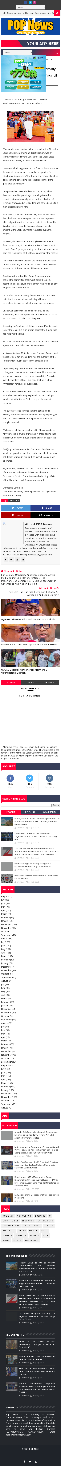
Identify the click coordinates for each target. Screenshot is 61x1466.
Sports (17, 1240)
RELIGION (35, 1235)
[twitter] (30, 2)
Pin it (20, 515)
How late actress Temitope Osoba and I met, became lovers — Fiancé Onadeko (37, 1371)
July (2, 899)
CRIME (15, 1221)
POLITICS (7, 1235)
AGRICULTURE (24, 1216)
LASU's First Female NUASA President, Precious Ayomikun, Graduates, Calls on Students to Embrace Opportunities (36, 1165)
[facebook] (25, 2)
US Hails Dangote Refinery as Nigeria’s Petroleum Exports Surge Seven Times (33, 865)
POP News (34, 1448)
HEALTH (6, 1230)
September (6, 935)
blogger (11, 682)
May (3, 906)
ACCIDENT (8, 1216)
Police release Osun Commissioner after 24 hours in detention (37, 1358)
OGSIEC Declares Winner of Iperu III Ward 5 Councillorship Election (24, 671)
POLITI (44, 1230)
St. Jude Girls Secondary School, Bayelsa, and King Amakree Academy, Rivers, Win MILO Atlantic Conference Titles (36, 1135)
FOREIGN (49, 1225)
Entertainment (11, 1225)
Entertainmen (45, 1221)
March (4, 913)
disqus (30, 682)
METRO (22, 1230)
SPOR (46, 1235)
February (5, 917)
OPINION (33, 1230)
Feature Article (32, 1225)
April (3, 910)
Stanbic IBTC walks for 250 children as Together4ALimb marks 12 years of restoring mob (36, 836)
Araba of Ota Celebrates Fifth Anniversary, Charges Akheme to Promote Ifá (37, 1344)
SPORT (6, 1240)
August (4, 896)
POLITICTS (21, 1235)
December (6, 924)
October (5, 931)
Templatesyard (27, 1452)
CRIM (5, 1221)
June (3, 903)
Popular (30, 812)
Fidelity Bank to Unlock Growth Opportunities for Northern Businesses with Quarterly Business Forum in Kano (37, 821)
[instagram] (34, 2)
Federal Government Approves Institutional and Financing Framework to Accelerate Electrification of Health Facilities (37, 1388)
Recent (11, 812)
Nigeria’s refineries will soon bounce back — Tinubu (28, 619)
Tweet (20, 508)
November (6, 928)
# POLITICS (14, 500)
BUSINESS (40, 1216)
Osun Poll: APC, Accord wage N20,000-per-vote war (29, 644)
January (4, 920)
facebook (49, 682)
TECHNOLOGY (32, 1240)
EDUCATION (28, 1221)
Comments (50, 812)
